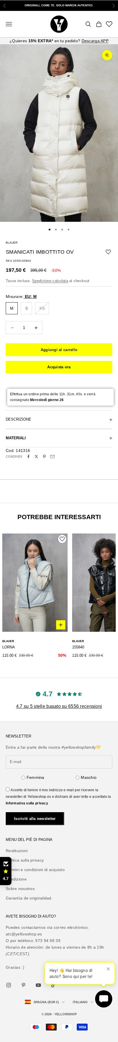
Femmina (35, 777)
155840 (78, 647)
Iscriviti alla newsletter (35, 818)
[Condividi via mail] (52, 456)
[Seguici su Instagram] (8, 985)
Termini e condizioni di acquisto (35, 869)
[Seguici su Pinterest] (23, 985)
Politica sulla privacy (25, 860)
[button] (5, 871)
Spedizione (16, 879)
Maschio (89, 777)
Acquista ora (58, 367)
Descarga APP (95, 40)
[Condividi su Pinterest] (44, 456)
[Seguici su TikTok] (53, 985)
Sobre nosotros (20, 888)
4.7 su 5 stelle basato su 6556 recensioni (59, 706)
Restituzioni (16, 850)
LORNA (8, 647)
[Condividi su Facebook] (28, 456)
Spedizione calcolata (50, 281)
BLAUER (11, 242)
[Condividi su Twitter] (36, 456)
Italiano (80, 1002)
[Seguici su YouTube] (38, 985)
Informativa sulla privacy (27, 803)
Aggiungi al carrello (59, 350)
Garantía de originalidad (29, 898)
